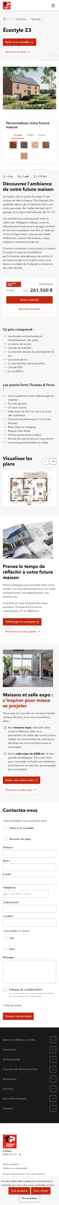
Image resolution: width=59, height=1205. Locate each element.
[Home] (4, 19)
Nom (6, 861)
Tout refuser (40, 1190)
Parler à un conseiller (21, 828)
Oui (11, 938)
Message (8, 957)
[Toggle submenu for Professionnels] (53, 1059)
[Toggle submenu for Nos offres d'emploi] (53, 1098)
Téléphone (9, 887)
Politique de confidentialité (25, 989)
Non (11, 949)
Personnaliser (30, 1198)
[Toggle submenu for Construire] (53, 1049)
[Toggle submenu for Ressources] (53, 1079)
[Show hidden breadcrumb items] (11, 19)
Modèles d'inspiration (22, 19)
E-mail (7, 874)
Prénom (8, 847)
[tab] (18, 135)
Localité (8, 916)
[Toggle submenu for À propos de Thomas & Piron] (53, 1069)
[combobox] (6, 894)
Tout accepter (19, 1190)
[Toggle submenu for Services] (53, 1089)
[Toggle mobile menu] (53, 5)
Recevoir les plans (20, 839)
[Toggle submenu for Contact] (53, 1108)
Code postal (11, 902)
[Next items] (53, 461)
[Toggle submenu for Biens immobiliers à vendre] (53, 1040)
